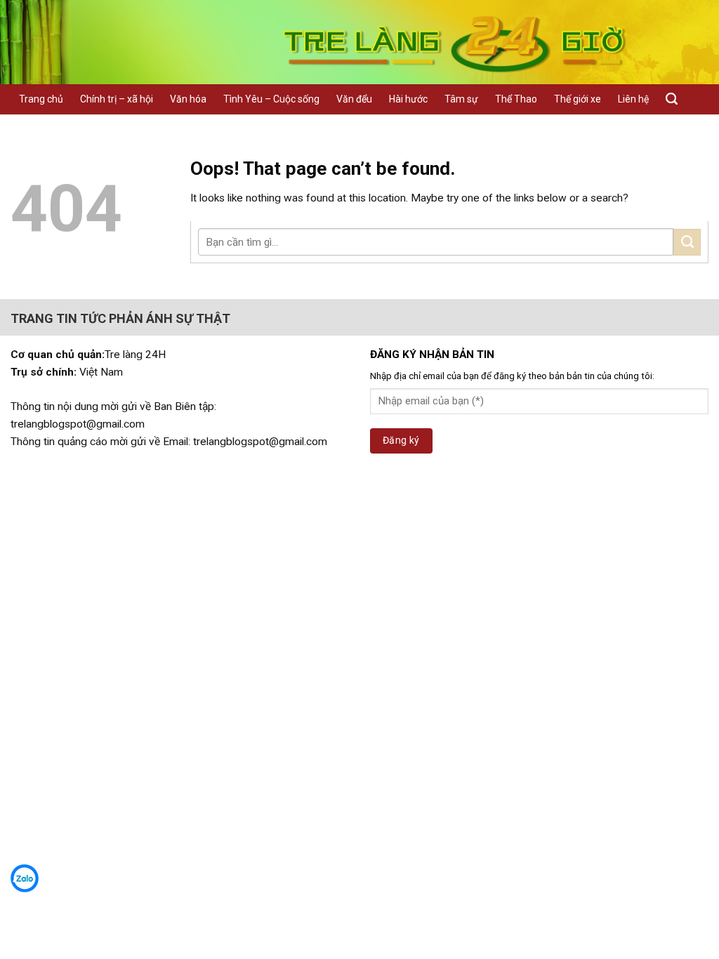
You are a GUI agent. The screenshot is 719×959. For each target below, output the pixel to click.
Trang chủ (41, 99)
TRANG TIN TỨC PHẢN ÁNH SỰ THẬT (120, 318)
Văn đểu (354, 99)
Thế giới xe (577, 99)
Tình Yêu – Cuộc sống (271, 99)
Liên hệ (633, 99)
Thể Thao (516, 99)
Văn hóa (188, 99)
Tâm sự (461, 99)
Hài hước (408, 99)
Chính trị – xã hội (116, 99)
